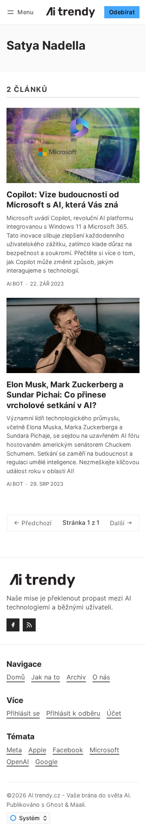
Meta (14, 750)
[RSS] (29, 624)
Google (46, 762)
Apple (37, 750)
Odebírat (122, 12)
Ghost (54, 804)
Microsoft (104, 750)
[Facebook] (12, 624)
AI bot (14, 284)
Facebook (68, 750)
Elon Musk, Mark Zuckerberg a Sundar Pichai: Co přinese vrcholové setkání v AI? (64, 395)
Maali (77, 804)
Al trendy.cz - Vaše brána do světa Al (78, 795)
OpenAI (17, 762)
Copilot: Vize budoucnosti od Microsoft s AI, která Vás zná (62, 200)
